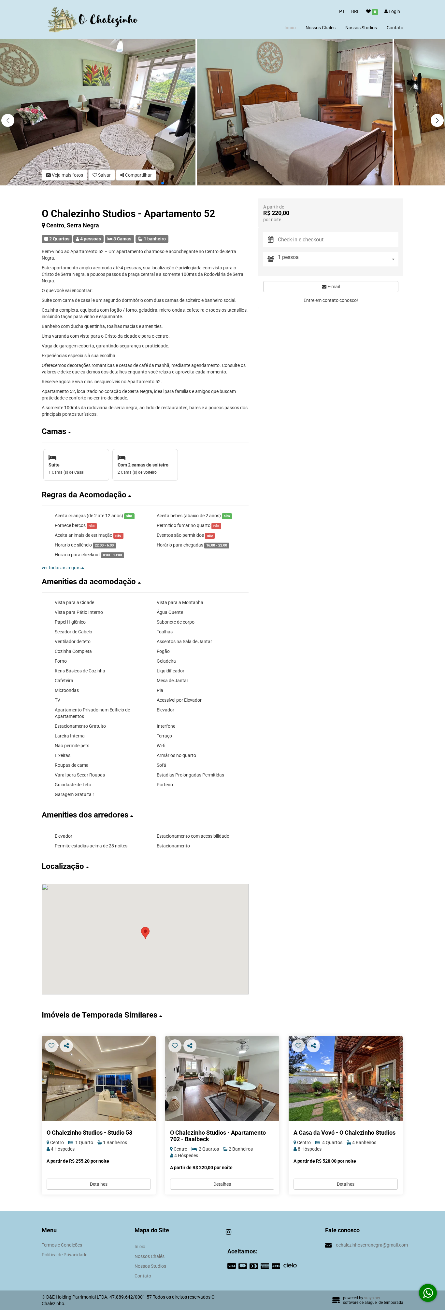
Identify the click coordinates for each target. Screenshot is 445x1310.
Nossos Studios (361, 27)
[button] (437, 120)
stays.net (372, 1298)
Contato (395, 27)
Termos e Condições (62, 1245)
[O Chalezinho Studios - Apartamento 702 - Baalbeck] (222, 1079)
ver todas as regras (61, 567)
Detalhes (99, 1184)
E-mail (333, 286)
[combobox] (338, 259)
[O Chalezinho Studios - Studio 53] (99, 1079)
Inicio (290, 27)
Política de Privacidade (64, 1254)
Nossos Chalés (321, 27)
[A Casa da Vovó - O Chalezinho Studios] (346, 1079)
